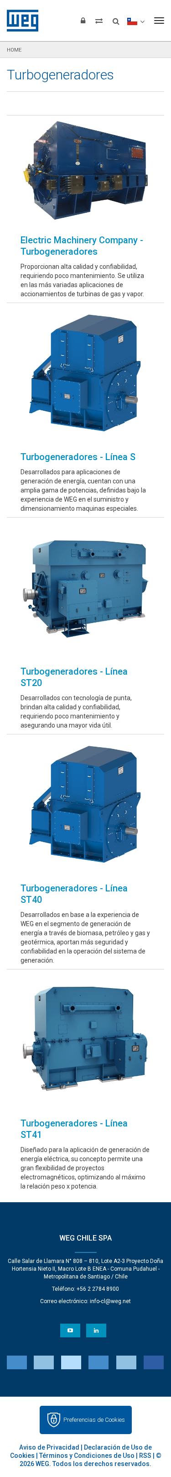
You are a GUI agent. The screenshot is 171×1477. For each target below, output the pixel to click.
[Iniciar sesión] (83, 20)
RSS (145, 1455)
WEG (19, 20)
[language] (135, 20)
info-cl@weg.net (110, 1301)
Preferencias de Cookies (94, 1419)
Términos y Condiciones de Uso (87, 1455)
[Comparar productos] (99, 20)
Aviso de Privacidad (49, 1447)
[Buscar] (116, 18)
